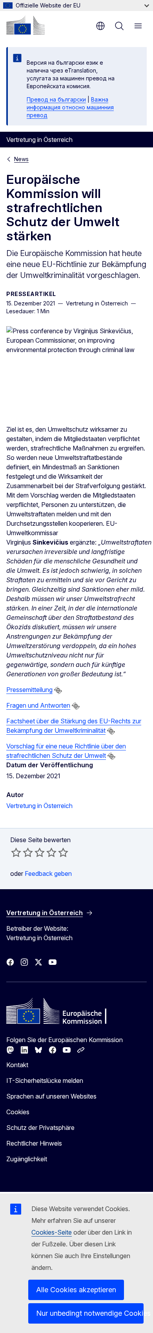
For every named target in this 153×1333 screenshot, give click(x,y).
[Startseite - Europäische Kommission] (25, 25)
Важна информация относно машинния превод (70, 107)
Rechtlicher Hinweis (34, 1143)
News (21, 159)
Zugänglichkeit (26, 1159)
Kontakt (17, 1065)
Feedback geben (48, 873)
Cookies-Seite (51, 1232)
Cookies (17, 1112)
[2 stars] (22, 852)
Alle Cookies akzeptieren (76, 1290)
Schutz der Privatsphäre (40, 1127)
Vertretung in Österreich (39, 806)
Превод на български (56, 99)
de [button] (100, 26)
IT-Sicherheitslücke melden (44, 1080)
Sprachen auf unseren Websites (51, 1096)
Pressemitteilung (29, 690)
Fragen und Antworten (38, 705)
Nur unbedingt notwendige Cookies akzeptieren (90, 1313)
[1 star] (16, 852)
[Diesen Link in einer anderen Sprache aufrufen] (58, 690)
